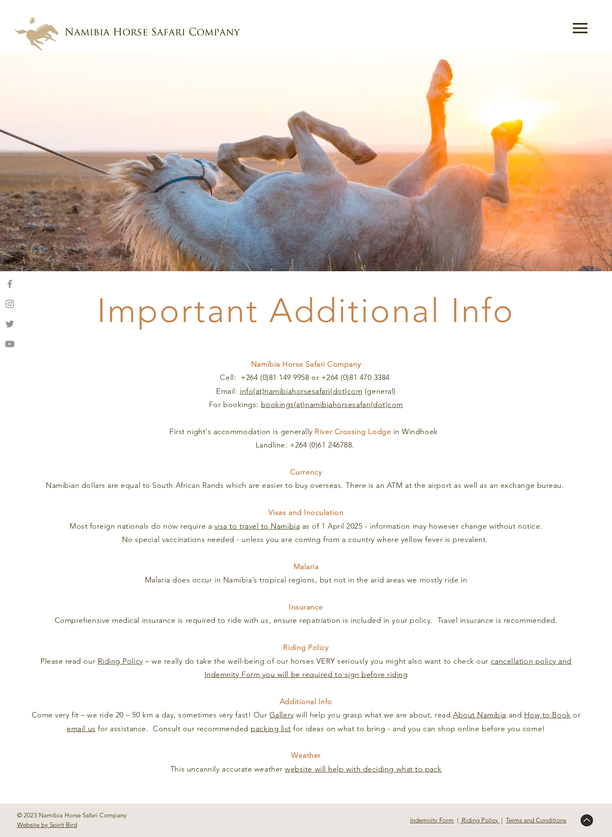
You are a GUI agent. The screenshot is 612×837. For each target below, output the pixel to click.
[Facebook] (9, 284)
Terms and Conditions (536, 820)
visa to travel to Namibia (257, 526)
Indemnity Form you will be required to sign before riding (306, 674)
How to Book (547, 715)
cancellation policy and (531, 661)
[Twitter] (9, 324)
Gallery (281, 715)
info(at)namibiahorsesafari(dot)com (301, 391)
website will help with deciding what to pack (363, 769)
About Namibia (479, 715)
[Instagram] (9, 304)
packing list (271, 728)
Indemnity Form (432, 820)
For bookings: (235, 404)
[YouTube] (9, 344)
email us (81, 728)
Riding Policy (120, 661)
